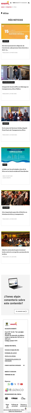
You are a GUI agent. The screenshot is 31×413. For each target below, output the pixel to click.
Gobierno (5, 41)
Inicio (2, 7)
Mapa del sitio (7, 406)
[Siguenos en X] (15, 384)
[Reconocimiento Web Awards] (23, 398)
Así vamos (6, 207)
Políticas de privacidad (14, 405)
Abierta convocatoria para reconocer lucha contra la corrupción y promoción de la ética (15, 252)
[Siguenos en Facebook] (9, 384)
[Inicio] (5, 3)
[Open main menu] (11, 3)
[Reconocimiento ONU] (6, 398)
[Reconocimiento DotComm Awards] (14, 398)
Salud (5, 164)
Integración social (8, 82)
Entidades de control (11, 353)
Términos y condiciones (23, 405)
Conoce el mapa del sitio (12, 350)
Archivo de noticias (10, 356)
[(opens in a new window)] (7, 390)
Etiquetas (9, 7)
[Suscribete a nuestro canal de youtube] (21, 384)
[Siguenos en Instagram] (18, 384)
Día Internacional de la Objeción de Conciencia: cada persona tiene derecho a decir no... (15, 48)
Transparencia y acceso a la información (13, 359)
